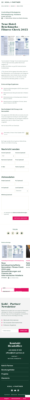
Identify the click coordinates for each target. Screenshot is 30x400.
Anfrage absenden (20, 218)
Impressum (7, 394)
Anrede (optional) (5, 153)
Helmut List (16, 18)
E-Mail (3, 167)
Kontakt (15, 356)
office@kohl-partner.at (15, 353)
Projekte (4, 374)
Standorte (5, 378)
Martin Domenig (23, 18)
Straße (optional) (5, 180)
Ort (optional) (4, 187)
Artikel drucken (19, 290)
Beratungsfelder (8, 370)
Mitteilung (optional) (6, 194)
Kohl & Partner (7, 366)
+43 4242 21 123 (15, 350)
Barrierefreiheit (22, 394)
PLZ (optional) (19, 180)
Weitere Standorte (15, 358)
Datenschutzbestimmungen (20, 212)
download (27, 133)
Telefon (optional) (19, 167)
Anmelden (23, 330)
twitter (17, 233)
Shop (24, 398)
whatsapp (21, 233)
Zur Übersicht (6, 290)
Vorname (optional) (20, 153)
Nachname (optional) (6, 160)
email (8, 233)
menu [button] (2, 2)
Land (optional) (19, 187)
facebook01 (12, 233)
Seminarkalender (16, 398)
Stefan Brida (9, 18)
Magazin (6, 398)
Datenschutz (14, 394)
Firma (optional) (19, 160)
